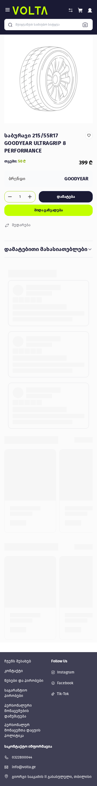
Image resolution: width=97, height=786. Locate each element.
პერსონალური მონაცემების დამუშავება (18, 711)
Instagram (65, 672)
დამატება (66, 196)
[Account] (90, 11)
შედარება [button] (21, 225)
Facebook (65, 683)
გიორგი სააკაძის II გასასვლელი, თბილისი (52, 776)
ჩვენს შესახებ (17, 661)
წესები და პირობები (23, 680)
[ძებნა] (86, 24)
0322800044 (22, 757)
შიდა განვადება (48, 210)
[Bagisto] (30, 10)
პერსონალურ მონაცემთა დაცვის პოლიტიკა (22, 730)
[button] (80, 10)
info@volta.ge (24, 767)
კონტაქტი (13, 671)
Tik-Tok (63, 694)
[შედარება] (70, 10)
